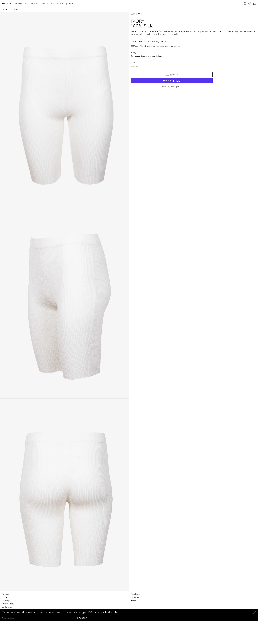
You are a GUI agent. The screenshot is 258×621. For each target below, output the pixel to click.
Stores (5, 597)
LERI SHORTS (17, 9)
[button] (249, 3)
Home (4, 9)
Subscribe (82, 618)
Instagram (135, 597)
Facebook (135, 594)
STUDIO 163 (7, 3)
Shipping (144, 56)
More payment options (172, 86)
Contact (5, 594)
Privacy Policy (8, 604)
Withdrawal (7, 607)
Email (133, 600)
